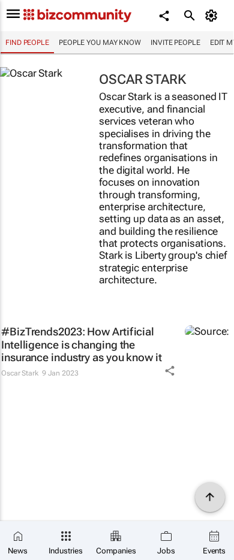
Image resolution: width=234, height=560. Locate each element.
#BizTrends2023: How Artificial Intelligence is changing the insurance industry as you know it (81, 344)
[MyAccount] (213, 16)
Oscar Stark (19, 373)
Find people (27, 42)
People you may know (100, 42)
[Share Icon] (170, 371)
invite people (175, 42)
